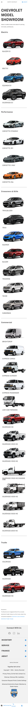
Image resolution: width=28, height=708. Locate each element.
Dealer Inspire (14, 686)
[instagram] (14, 633)
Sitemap (6, 677)
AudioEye (21, 677)
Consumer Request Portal (9, 680)
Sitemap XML (14, 677)
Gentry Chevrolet (19, 670)
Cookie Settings (21, 680)
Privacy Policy (7, 673)
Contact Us (22, 673)
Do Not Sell (14, 673)
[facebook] (9, 633)
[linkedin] (18, 633)
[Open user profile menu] (22, 705)
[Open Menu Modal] (2, 2)
